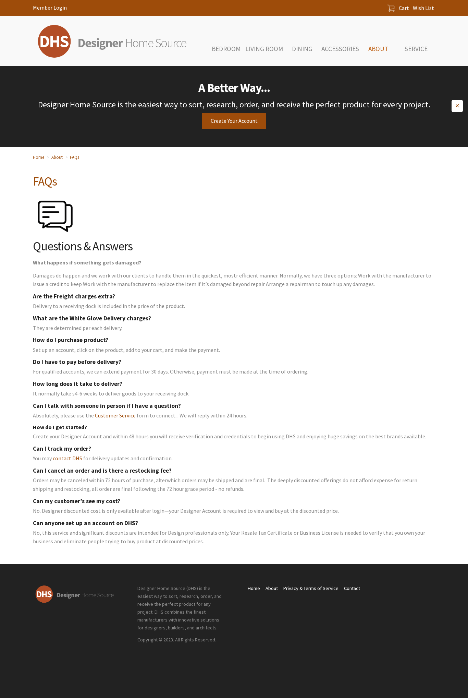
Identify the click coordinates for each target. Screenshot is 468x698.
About (57, 157)
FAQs (74, 157)
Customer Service (115, 415)
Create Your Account (234, 120)
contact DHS (67, 458)
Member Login (50, 7)
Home (38, 157)
